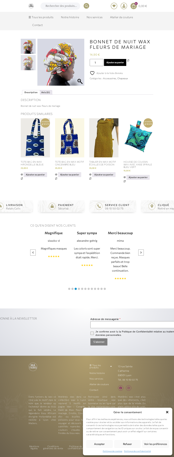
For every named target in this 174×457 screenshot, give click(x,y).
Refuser (127, 443)
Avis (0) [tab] (45, 92)
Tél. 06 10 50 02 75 (128, 379)
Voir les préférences (155, 443)
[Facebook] (120, 388)
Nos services (96, 378)
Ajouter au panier (115, 62)
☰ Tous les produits (95, 366)
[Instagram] (128, 388)
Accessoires (109, 78)
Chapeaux (122, 78)
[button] (167, 412)
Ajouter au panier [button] (35, 174)
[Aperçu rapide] (22, 174)
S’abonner (99, 341)
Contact (94, 390)
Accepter (99, 443)
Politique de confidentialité (137, 451)
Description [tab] (31, 92)
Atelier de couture (99, 384)
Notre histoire (97, 373)
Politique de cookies (112, 451)
